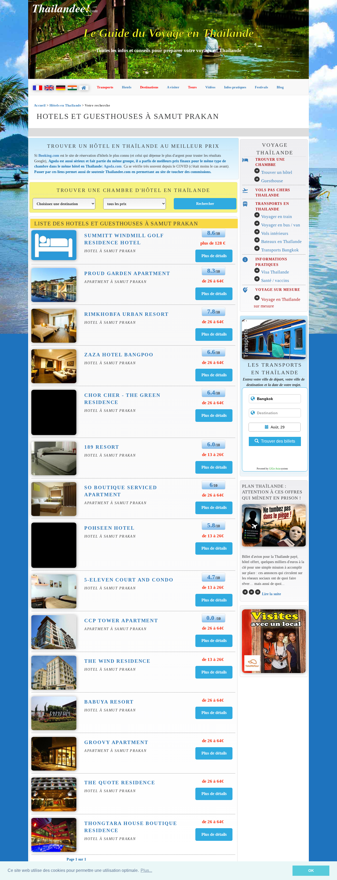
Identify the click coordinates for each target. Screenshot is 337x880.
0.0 (211, 617)
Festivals (261, 87)
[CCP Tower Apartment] (214, 640)
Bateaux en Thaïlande (281, 241)
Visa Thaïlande (275, 272)
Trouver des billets (278, 441)
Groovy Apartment (116, 742)
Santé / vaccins (275, 280)
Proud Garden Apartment (127, 273)
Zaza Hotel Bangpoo (118, 354)
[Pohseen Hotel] (214, 548)
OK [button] (311, 870)
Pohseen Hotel (109, 528)
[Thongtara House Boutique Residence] (214, 834)
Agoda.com (113, 166)
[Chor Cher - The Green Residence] (214, 415)
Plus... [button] (146, 870)
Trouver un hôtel (276, 172)
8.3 (211, 270)
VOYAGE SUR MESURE (277, 289)
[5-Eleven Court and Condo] (214, 600)
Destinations (149, 87)
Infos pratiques (235, 87)
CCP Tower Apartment (121, 620)
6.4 (211, 392)
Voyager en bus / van (280, 224)
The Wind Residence (117, 661)
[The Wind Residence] (214, 672)
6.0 (211, 444)
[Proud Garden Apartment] (214, 293)
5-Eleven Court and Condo (128, 580)
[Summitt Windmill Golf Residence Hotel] (214, 256)
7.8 (211, 311)
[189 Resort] (214, 467)
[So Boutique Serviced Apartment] (214, 507)
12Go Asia (274, 468)
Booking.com (48, 155)
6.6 (211, 351)
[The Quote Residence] (214, 793)
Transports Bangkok (280, 249)
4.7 (211, 577)
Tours (192, 87)
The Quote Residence (119, 782)
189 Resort (101, 447)
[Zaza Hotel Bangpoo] (214, 375)
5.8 (211, 525)
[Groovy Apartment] (214, 753)
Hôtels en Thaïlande (65, 105)
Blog (280, 87)
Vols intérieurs (274, 233)
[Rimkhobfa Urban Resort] (214, 334)
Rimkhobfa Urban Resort (126, 314)
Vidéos (210, 87)
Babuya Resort (108, 702)
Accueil (40, 105)
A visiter (173, 87)
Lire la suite (271, 594)
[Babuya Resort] (214, 712)
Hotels (126, 87)
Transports (105, 87)
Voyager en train (276, 216)
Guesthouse (272, 180)
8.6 (211, 232)
